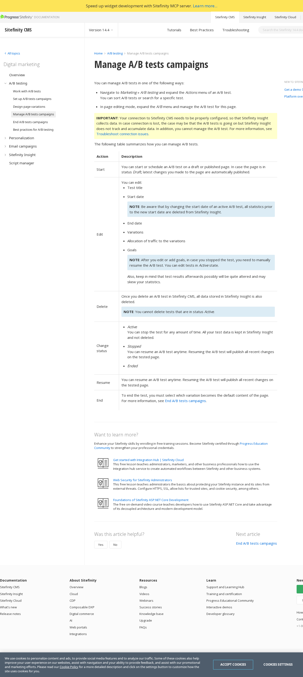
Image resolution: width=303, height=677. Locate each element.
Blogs (143, 587)
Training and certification (224, 594)
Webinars (146, 600)
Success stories (150, 607)
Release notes (10, 614)
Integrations (78, 634)
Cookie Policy (69, 667)
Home (98, 53)
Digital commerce (82, 614)
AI (71, 620)
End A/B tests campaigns (185, 400)
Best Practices (202, 29)
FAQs (143, 627)
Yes (100, 544)
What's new (8, 607)
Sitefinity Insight (254, 17)
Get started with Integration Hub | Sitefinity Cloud (148, 460)
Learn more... (205, 6)
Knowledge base (151, 614)
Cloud (74, 594)
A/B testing (115, 53)
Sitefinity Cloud (285, 17)
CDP (73, 600)
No (115, 544)
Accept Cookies (233, 664)
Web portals (78, 627)
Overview (76, 587)
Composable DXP (82, 607)
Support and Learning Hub (225, 587)
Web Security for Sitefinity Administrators (142, 480)
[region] (151, 664)
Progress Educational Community (230, 600)
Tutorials (174, 29)
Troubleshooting (235, 29)
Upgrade (145, 620)
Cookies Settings (278, 664)
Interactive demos (219, 607)
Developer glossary (220, 614)
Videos (144, 594)
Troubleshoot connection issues (122, 133)
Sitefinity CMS (225, 17)
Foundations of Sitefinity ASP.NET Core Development (150, 500)
